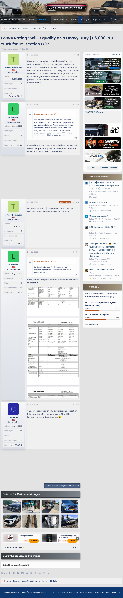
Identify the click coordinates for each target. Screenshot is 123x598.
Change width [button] (62, 592)
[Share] (74, 55)
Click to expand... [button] (54, 135)
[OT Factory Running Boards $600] (31, 521)
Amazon (34, 541)
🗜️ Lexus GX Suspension (99, 238)
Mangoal (93, 197)
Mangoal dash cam (98, 202)
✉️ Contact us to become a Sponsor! (102, 168)
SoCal (19, 145)
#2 (77, 104)
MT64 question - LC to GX (101, 227)
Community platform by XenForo (24, 592)
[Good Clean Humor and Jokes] (12, 506)
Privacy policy (99, 592)
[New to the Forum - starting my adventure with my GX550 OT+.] (70, 506)
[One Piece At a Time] (70, 521)
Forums (43, 19)
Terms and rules (86, 592)
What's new (58, 19)
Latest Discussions (99, 176)
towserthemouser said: (43, 114)
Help (108, 592)
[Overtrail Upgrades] (31, 506)
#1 (78, 55)
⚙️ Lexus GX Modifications (100, 210)
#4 (77, 252)
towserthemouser (10, 49)
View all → (116, 54)
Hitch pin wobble (26, 536)
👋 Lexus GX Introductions (100, 278)
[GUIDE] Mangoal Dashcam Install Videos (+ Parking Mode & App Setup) (104, 185)
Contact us (73, 592)
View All (74, 547)
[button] (49, 19)
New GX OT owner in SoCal (101, 269)
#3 (77, 202)
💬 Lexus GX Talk (96, 221)
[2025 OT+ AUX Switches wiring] (50, 521)
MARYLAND (18, 445)
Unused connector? (98, 216)
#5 (77, 404)
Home (31, 19)
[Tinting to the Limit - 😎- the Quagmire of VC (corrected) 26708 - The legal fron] (50, 506)
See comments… (92, 324)
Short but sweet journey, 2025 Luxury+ (67, 536)
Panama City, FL (15, 96)
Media (74, 19)
